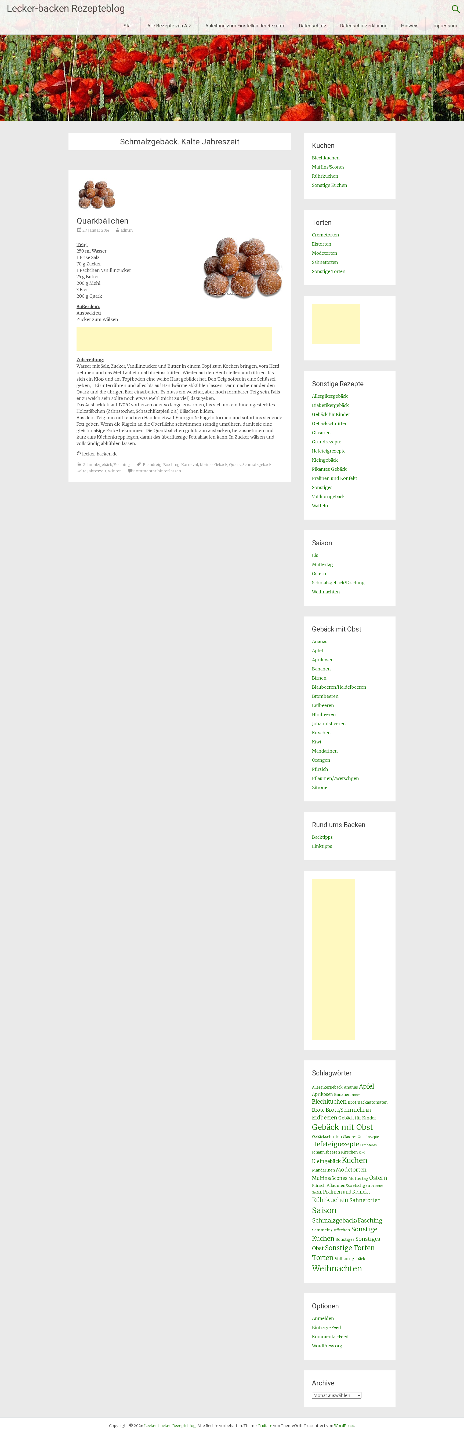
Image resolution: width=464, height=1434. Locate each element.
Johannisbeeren (329, 723)
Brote (318, 1110)
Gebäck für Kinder (331, 414)
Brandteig (152, 464)
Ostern (319, 573)
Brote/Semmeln (345, 1110)
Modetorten (324, 253)
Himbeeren (324, 714)
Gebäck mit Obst (342, 1127)
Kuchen (355, 1160)
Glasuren (321, 432)
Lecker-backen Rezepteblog (66, 8)
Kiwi (316, 742)
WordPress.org (327, 1345)
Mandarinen (325, 751)
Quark (235, 464)
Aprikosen (323, 659)
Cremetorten (325, 235)
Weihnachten (326, 591)
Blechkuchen (326, 157)
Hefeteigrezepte (329, 451)
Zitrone (319, 787)
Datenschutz (313, 25)
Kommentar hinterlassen (157, 471)
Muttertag (322, 564)
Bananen (321, 669)
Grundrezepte (326, 441)
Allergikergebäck (330, 396)
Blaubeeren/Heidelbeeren (339, 687)
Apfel (317, 650)
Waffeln (320, 505)
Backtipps (322, 837)
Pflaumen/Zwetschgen (335, 778)
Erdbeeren (323, 705)
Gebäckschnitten (330, 423)
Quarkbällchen (103, 220)
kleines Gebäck (213, 464)
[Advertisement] (174, 339)
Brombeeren (325, 696)
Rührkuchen (325, 176)
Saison (324, 1210)
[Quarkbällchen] (97, 208)
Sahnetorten (325, 262)
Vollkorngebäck (328, 496)
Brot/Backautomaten (367, 1102)
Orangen (321, 760)
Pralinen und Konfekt (334, 478)
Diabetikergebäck (330, 405)
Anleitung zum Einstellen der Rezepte (245, 25)
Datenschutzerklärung (363, 25)
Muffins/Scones (328, 167)
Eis (315, 555)
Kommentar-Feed (330, 1336)
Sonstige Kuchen (329, 185)
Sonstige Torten (329, 271)
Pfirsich (320, 769)
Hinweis (410, 25)
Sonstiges (322, 487)
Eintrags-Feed (326, 1327)
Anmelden (323, 1318)
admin (127, 230)
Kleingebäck (325, 460)
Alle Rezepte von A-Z (169, 25)
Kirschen (321, 732)
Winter (114, 471)
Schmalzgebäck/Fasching (106, 464)
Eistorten (321, 244)
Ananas (319, 641)
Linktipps (322, 846)
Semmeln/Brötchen (331, 1230)
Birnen (319, 678)
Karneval (189, 464)
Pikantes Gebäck (329, 469)
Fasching (171, 464)
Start (129, 25)
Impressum (444, 25)
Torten (323, 1258)
